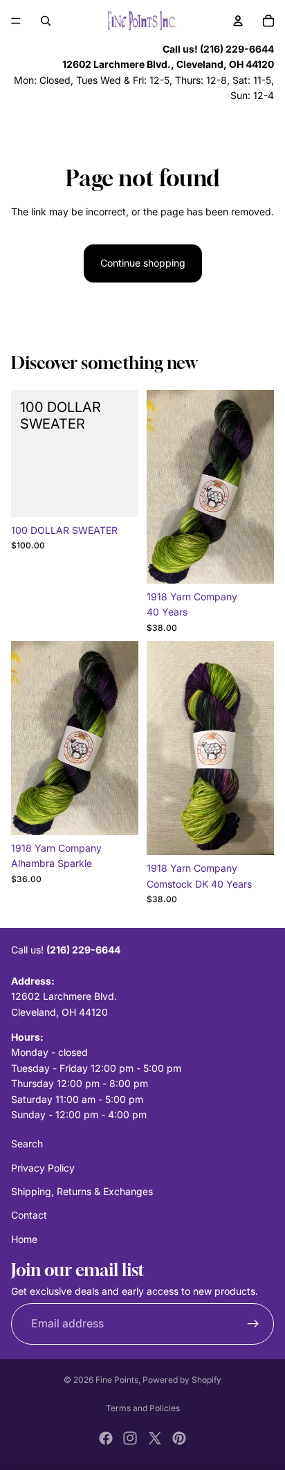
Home (24, 1239)
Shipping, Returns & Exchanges (82, 1191)
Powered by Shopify (181, 1379)
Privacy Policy (43, 1168)
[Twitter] (155, 1438)
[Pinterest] (179, 1438)
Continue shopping (142, 263)
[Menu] (16, 21)
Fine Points (116, 1379)
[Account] (238, 21)
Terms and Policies (143, 1408)
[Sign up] (253, 1323)
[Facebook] (106, 1438)
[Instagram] (130, 1438)
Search (27, 1143)
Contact (29, 1215)
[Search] (45, 21)
